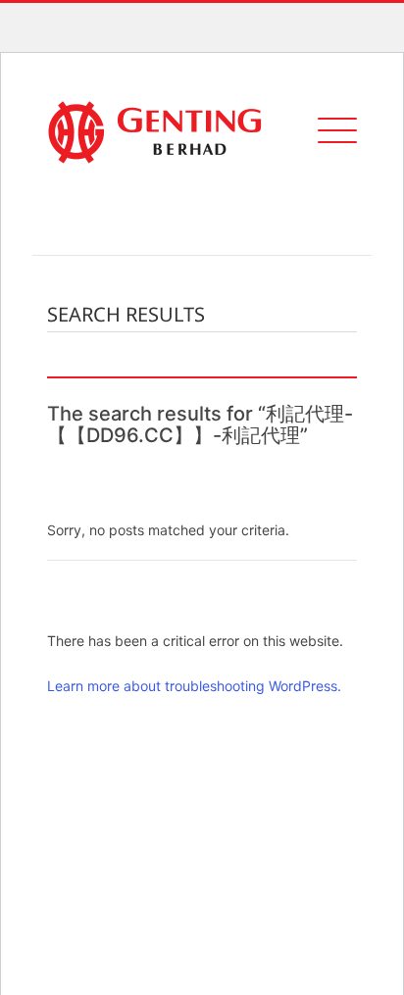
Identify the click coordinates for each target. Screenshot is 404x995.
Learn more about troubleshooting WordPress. (194, 685)
